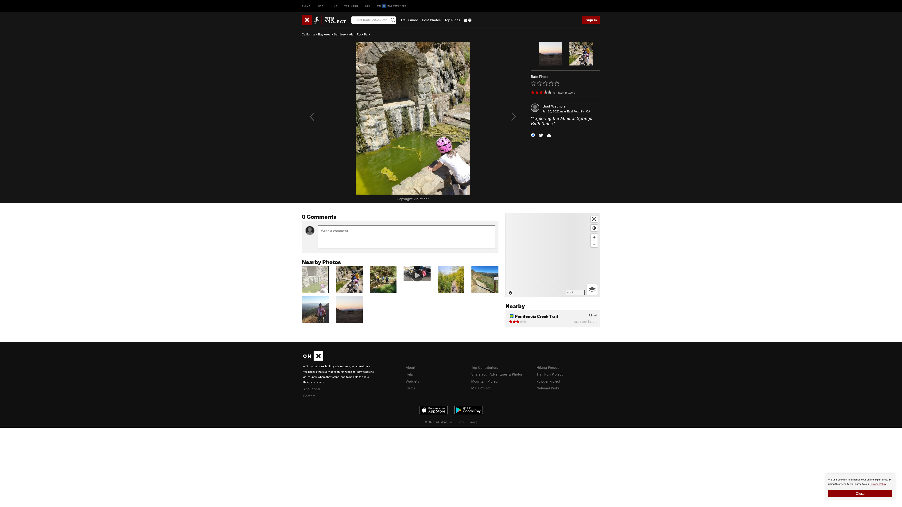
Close (860, 493)
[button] (533, 134)
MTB (321, 5)
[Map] (553, 255)
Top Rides (452, 20)
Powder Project (548, 381)
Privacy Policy (878, 484)
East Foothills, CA (578, 111)
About (410, 367)
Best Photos (431, 20)
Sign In (591, 20)
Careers (309, 396)
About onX (311, 389)
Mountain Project (484, 381)
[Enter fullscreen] (594, 218)
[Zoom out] (594, 244)
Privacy (473, 421)
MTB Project (480, 388)
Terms (461, 421)
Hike (334, 5)
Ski (367, 5)
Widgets (412, 381)
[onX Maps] (313, 359)
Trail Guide (409, 20)
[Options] (592, 289)
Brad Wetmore (554, 106)
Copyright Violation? (413, 199)
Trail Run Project (550, 374)
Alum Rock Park (359, 34)
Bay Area (324, 34)
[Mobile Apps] (467, 20)
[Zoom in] (594, 237)
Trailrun (351, 5)
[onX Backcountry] (392, 6)
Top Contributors (484, 367)
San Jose (340, 34)
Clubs (410, 388)
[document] (860, 487)
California (308, 34)
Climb (306, 5)
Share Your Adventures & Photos (497, 374)
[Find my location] (594, 228)
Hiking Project (548, 367)
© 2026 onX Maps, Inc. (438, 421)
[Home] (326, 20)
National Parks (548, 388)
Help (409, 374)
